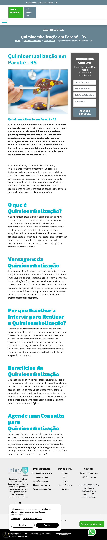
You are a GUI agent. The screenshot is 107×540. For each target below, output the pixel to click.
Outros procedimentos (41, 489)
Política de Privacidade (32, 518)
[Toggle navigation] (4, 22)
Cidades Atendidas (32, 40)
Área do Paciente (65, 485)
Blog (65, 477)
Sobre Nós (65, 473)
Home (17, 40)
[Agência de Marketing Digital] (63, 533)
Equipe (65, 481)
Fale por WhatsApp (15, 11)
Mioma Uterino (42, 477)
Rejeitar (23, 525)
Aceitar (47, 525)
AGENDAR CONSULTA (85, 112)
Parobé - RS (49, 40)
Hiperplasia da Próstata (42, 473)
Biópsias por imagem (41, 485)
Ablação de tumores (41, 481)
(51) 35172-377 (29, 12)
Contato (65, 489)
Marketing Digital (36, 533)
